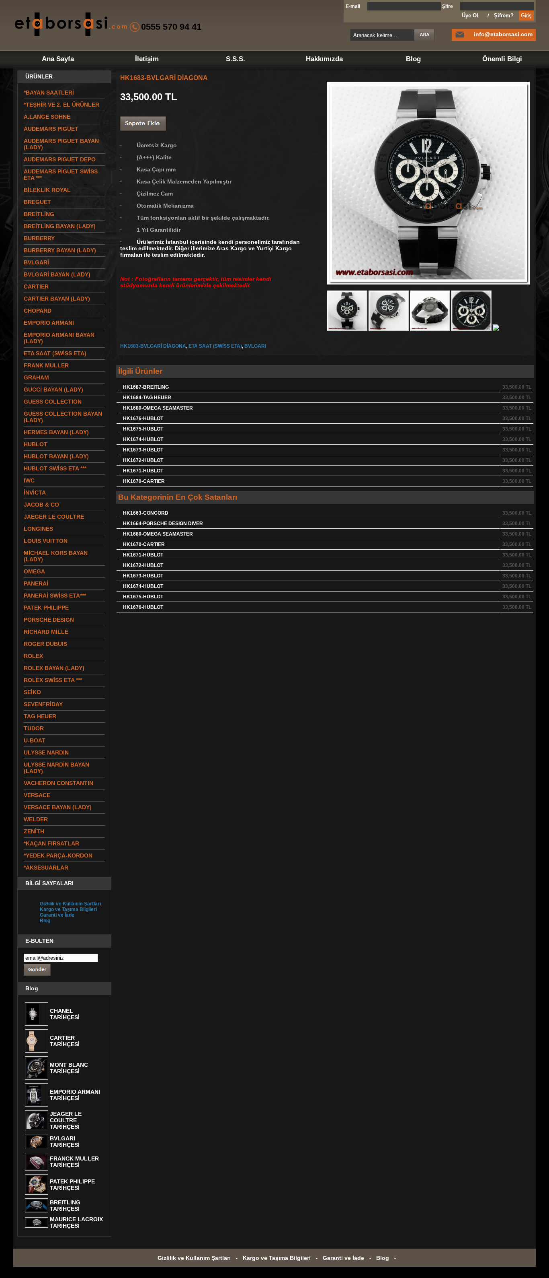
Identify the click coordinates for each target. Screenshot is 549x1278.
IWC (29, 480)
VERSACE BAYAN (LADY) (58, 807)
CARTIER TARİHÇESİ (65, 1041)
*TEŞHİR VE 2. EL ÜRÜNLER (61, 104)
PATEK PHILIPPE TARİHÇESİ (72, 1184)
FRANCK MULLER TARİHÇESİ (74, 1161)
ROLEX (33, 656)
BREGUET (37, 202)
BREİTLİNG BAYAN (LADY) (60, 226)
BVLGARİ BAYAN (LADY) (57, 274)
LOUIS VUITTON (46, 541)
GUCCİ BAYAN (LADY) (53, 389)
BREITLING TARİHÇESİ (65, 1205)
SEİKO (32, 692)
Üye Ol (470, 15)
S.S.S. (235, 59)
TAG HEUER (40, 716)
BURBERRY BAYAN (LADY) (60, 250)
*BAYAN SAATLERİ (49, 92)
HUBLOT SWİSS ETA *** (55, 468)
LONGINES (38, 529)
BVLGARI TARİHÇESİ (65, 1141)
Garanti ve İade (57, 915)
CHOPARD (37, 310)
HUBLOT (35, 444)
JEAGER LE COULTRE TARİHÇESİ (66, 1120)
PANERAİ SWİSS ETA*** (55, 595)
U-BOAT (34, 740)
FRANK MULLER (46, 365)
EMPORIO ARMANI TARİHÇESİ (75, 1094)
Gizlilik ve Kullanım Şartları (70, 904)
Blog (413, 59)
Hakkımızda (324, 59)
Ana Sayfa (58, 59)
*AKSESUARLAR (46, 867)
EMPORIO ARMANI (49, 323)
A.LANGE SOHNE (47, 116)
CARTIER (36, 286)
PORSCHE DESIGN (49, 619)
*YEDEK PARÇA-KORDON (58, 855)
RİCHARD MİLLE (46, 632)
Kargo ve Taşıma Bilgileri (68, 909)
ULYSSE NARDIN (46, 752)
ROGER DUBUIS (45, 644)
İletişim (147, 59)
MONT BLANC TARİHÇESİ (69, 1068)
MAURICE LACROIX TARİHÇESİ (76, 1222)
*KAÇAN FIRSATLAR (51, 843)
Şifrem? (504, 15)
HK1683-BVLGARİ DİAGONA (153, 346)
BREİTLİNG (39, 214)
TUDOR (34, 728)
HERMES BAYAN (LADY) (56, 432)
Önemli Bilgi (502, 59)
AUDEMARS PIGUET (51, 129)
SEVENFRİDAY (43, 704)
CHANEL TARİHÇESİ (65, 1014)
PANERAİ (36, 583)
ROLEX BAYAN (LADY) (54, 668)
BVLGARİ (36, 262)
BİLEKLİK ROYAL (47, 190)
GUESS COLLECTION (53, 401)
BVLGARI (255, 346)
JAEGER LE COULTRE (54, 516)
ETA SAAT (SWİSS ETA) (215, 346)
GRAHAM (36, 377)
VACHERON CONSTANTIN (58, 783)
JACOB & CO (41, 504)
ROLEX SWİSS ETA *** (53, 680)
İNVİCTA (35, 492)
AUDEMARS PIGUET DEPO (60, 159)
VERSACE (37, 795)
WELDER (36, 819)
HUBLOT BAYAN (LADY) (56, 456)
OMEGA (34, 571)
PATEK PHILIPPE (46, 607)
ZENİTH (34, 831)
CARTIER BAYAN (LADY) (57, 298)
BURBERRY (39, 238)
